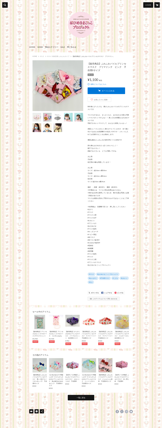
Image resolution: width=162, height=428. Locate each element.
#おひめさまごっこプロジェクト (107, 274)
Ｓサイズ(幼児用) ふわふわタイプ (58, 56)
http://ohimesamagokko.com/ (131, 411)
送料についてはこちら (98, 84)
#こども (115, 278)
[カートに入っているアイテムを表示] (157, 5)
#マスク (91, 274)
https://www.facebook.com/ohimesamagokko (117, 411)
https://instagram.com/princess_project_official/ (126, 411)
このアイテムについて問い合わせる (105, 299)
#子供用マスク (105, 278)
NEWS (40, 47)
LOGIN (148, 5)
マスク (42, 56)
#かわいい (124, 278)
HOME (32, 47)
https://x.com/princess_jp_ (122, 411)
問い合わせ (71, 47)
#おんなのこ (93, 278)
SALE (63, 47)
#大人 (91, 282)
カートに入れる (108, 91)
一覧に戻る (81, 398)
